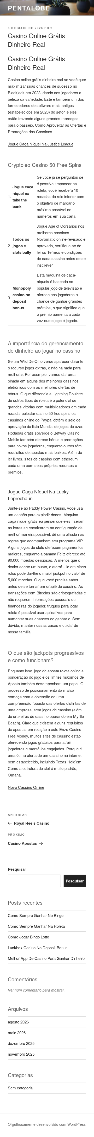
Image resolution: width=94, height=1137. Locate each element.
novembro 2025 (21, 1054)
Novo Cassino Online (26, 787)
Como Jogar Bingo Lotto (28, 936)
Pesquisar (17, 869)
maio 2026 (17, 1032)
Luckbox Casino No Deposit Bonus (38, 947)
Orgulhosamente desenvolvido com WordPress (47, 1124)
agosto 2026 (18, 1022)
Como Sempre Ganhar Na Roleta (36, 926)
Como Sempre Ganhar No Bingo (35, 915)
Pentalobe (29, 7)
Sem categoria (20, 1087)
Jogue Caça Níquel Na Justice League (40, 144)
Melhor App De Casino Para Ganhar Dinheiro (46, 958)
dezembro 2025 (21, 1043)
